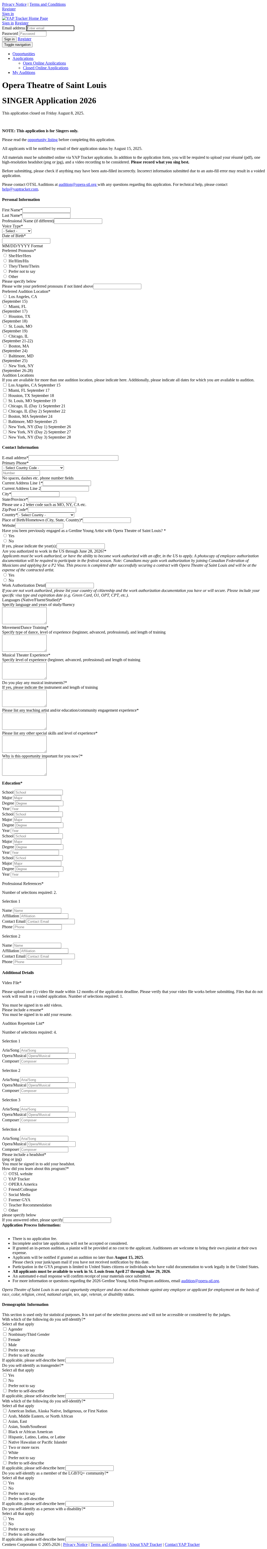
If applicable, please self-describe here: (33, 1360)
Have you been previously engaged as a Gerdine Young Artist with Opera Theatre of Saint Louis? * (84, 530)
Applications (23, 58)
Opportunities (24, 54)
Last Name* (12, 215)
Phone (7, 927)
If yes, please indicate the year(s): (29, 546)
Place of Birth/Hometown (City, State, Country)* (42, 520)
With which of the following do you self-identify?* (44, 1319)
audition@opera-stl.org (78, 184)
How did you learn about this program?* (35, 1168)
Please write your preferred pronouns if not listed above (47, 286)
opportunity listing (43, 139)
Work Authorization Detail (24, 585)
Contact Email (14, 921)
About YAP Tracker (145, 1544)
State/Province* (15, 499)
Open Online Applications (44, 63)
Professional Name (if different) (28, 221)
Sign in (8, 13)
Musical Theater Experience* (26, 655)
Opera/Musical (14, 1055)
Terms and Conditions (47, 4)
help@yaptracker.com (20, 189)
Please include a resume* (22, 1010)
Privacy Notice (14, 4)
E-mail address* (15, 458)
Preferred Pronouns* (19, 250)
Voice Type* (12, 226)
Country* (10, 515)
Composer (10, 1061)
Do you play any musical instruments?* (34, 682)
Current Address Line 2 (21, 488)
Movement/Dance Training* (25, 627)
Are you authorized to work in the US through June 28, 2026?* (54, 551)
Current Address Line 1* (22, 483)
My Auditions (24, 72)
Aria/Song (10, 1050)
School (8, 792)
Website (8, 525)
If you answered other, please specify (32, 1220)
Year (6, 808)
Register (9, 9)
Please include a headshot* (24, 1154)
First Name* (12, 210)
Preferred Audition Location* (26, 291)
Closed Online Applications (45, 68)
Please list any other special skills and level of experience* (50, 733)
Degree (8, 803)
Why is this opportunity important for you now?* (42, 756)
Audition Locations (18, 375)
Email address (13, 28)
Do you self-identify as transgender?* (33, 1365)
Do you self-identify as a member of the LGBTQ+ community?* (55, 1473)
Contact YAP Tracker (182, 1544)
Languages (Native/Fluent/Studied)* (32, 600)
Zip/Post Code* (15, 509)
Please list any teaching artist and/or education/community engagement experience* (70, 710)
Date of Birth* (14, 235)
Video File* (11, 983)
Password (10, 33)
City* (6, 494)
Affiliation (10, 916)
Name (7, 910)
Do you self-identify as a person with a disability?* (44, 1509)
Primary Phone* (15, 463)
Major (7, 797)
